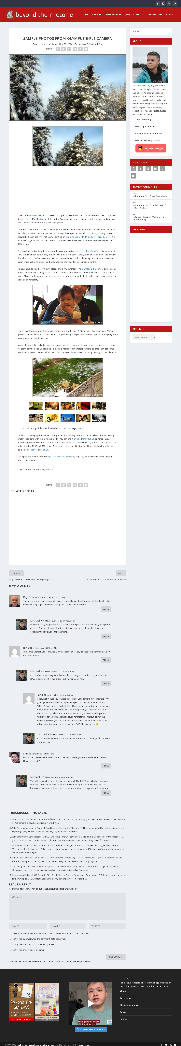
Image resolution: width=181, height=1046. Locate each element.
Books (123, 1012)
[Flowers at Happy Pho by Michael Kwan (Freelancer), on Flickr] (68, 408)
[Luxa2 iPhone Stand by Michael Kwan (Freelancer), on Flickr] (99, 408)
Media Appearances (129, 1005)
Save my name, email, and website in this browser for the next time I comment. (51, 933)
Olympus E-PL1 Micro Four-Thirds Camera (90, 236)
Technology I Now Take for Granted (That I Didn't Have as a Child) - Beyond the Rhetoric (55, 866)
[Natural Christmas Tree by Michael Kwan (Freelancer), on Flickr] (67, 165)
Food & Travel (93, 14)
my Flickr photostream (59, 456)
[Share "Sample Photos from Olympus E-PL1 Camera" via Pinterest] (69, 49)
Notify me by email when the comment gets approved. (39, 938)
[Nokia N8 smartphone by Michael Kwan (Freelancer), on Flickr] (68, 421)
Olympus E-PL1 (89, 268)
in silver (33, 449)
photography (38, 469)
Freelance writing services (147, 140)
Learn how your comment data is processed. (69, 961)
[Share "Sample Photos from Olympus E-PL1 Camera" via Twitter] (63, 49)
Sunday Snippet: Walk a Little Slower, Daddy (148, 218)
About (123, 991)
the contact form (159, 986)
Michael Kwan (50, 44)
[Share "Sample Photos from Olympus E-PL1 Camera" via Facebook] (58, 49)
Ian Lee (27, 647)
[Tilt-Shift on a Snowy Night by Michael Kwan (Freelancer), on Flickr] (52, 408)
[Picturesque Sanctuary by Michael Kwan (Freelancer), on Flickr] (67, 396)
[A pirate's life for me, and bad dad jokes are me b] (90, 1003)
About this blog (143, 119)
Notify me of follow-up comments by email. (33, 944)
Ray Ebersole (31, 597)
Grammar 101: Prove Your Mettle (151, 196)
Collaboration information (148, 133)
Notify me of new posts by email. (28, 949)
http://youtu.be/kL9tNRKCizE (96, 788)
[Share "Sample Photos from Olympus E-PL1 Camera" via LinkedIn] (75, 49)
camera (27, 469)
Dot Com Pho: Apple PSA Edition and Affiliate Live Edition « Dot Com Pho (47, 819)
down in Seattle (36, 215)
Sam (26, 753)
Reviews (170, 14)
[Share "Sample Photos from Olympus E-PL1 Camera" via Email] (86, 49)
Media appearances (145, 126)
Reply (106, 609)
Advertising (125, 998)
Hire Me (123, 1019)
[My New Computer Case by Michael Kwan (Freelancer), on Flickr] (83, 408)
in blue (45, 449)
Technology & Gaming (85, 44)
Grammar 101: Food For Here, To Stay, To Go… (149, 206)
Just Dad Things (135, 14)
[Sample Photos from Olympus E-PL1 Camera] (67, 87)
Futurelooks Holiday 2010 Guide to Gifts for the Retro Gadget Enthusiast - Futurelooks (54, 875)
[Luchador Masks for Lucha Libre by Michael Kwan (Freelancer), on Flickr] (83, 421)
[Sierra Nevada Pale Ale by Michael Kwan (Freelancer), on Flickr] (36, 408)
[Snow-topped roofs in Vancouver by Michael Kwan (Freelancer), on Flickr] (99, 421)
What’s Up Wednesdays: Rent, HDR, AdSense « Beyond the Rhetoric (45, 827)
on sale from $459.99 (84, 438)
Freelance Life (113, 14)
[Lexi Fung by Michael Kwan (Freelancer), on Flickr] (67, 323)
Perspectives (155, 14)
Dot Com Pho (92, 251)
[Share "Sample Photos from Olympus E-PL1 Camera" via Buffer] (80, 49)
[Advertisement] (68, 190)
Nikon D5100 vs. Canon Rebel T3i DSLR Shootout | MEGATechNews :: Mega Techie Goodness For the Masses (66, 836)
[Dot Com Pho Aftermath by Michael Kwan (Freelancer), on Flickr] (36, 421)
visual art (50, 469)
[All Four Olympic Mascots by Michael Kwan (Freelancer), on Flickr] (52, 421)
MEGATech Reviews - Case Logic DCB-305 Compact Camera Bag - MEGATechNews (53, 857)
